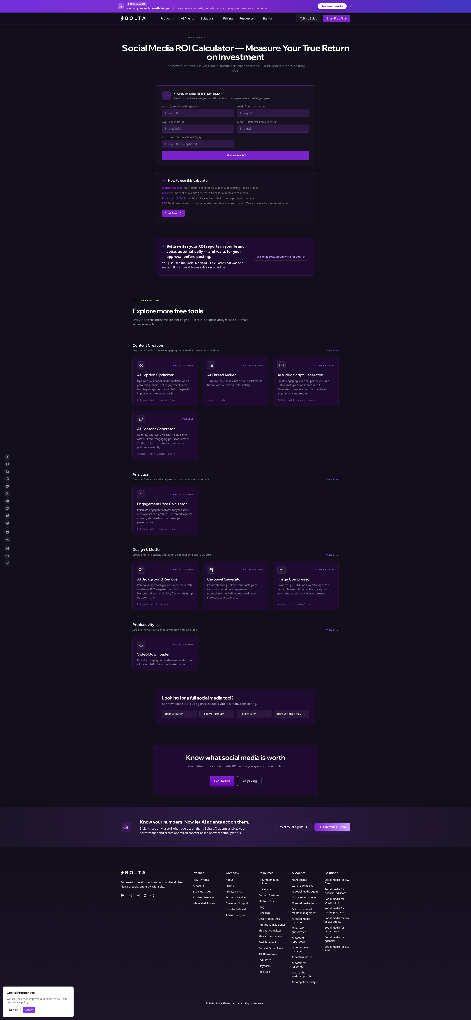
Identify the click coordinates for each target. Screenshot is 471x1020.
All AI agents (299, 879)
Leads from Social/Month (252, 106)
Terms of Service (236, 897)
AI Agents (187, 18)
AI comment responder (299, 964)
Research (264, 913)
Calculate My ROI (235, 155)
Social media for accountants (334, 900)
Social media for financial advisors (335, 891)
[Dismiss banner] (350, 6)
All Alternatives (268, 954)
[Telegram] (7, 486)
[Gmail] (7, 548)
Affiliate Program (236, 915)
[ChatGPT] (7, 532)
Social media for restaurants (334, 929)
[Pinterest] (7, 501)
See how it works (332, 6)
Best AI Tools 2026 (270, 918)
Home (191, 37)
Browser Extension (204, 897)
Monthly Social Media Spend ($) (181, 106)
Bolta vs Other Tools (271, 948)
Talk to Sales (308, 18)
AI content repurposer (299, 939)
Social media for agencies (334, 939)
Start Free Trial (337, 18)
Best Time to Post (269, 942)
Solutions (207, 18)
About (229, 879)
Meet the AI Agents (291, 827)
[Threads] (7, 494)
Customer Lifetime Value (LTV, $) (181, 137)
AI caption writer (302, 957)
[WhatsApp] (7, 479)
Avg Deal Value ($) (173, 122)
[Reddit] (7, 508)
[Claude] (7, 539)
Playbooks (265, 966)
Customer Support (237, 903)
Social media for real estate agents (337, 919)
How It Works (201, 879)
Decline (13, 1010)
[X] (7, 457)
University (265, 889)
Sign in (267, 18)
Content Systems (269, 895)
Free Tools (202, 37)
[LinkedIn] (7, 471)
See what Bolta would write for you (278, 256)
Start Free (171, 213)
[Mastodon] (7, 523)
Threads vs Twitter (270, 930)
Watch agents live (302, 885)
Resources (246, 18)
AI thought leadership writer (302, 974)
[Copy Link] (7, 563)
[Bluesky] (7, 516)
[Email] (7, 556)
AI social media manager (301, 920)
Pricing (228, 18)
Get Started (222, 781)
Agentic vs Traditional (272, 924)
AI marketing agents (304, 897)
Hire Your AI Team (334, 827)
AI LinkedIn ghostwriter (299, 930)
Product (165, 18)
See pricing (249, 781)
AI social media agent (305, 891)
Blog (261, 907)
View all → (332, 350)
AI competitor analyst (305, 982)
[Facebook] (7, 464)
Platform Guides (268, 901)
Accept (29, 1010)
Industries (265, 960)
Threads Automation (271, 936)
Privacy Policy (234, 891)
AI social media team (304, 903)
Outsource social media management (304, 911)
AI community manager (300, 949)
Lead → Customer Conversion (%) (257, 122)
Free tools (264, 971)
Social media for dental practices (334, 910)
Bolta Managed (202, 891)
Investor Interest (236, 909)
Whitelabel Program (205, 903)
